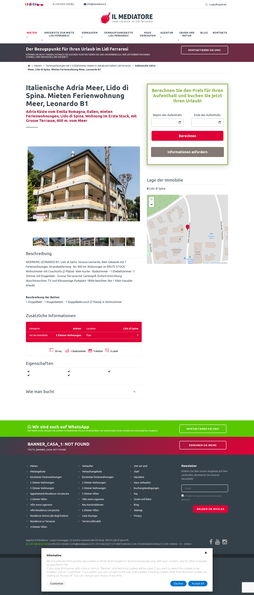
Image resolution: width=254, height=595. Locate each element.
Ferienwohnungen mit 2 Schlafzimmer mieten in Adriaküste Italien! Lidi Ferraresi (88, 65)
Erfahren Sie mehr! (203, 445)
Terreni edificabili (91, 521)
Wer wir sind (140, 466)
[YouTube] (217, 542)
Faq (136, 493)
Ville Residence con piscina (44, 510)
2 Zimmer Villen (90, 510)
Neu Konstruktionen (93, 504)
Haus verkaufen (148, 34)
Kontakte (220, 32)
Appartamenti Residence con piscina (49, 493)
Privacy (138, 515)
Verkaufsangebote (92, 471)
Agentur (166, 32)
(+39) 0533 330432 (59, 544)
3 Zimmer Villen (38, 499)
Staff (136, 471)
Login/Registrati (217, 4)
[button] (187, 227)
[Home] (127, 18)
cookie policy (76, 564)
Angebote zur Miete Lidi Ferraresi (59, 34)
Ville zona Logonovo (41, 504)
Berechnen (187, 136)
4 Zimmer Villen (38, 526)
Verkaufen (90, 32)
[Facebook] (211, 542)
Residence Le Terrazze (42, 521)
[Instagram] (224, 542)
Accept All (198, 583)
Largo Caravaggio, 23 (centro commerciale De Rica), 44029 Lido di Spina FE (89, 540)
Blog (204, 32)
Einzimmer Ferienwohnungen (46, 477)
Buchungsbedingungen (146, 488)
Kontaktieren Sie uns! (204, 50)
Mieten (32, 32)
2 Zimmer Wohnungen (42, 482)
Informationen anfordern (187, 152)
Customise (56, 583)
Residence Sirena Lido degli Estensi (49, 515)
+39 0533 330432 (64, 4)
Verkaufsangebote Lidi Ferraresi (118, 34)
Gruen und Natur (187, 34)
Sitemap (138, 510)
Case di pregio (89, 515)
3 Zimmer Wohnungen (42, 488)
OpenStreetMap (215, 263)
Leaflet (206, 263)
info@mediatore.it (96, 4)
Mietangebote (37, 471)
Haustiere (139, 477)
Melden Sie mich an (210, 509)
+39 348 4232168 (38, 544)
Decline (178, 583)
